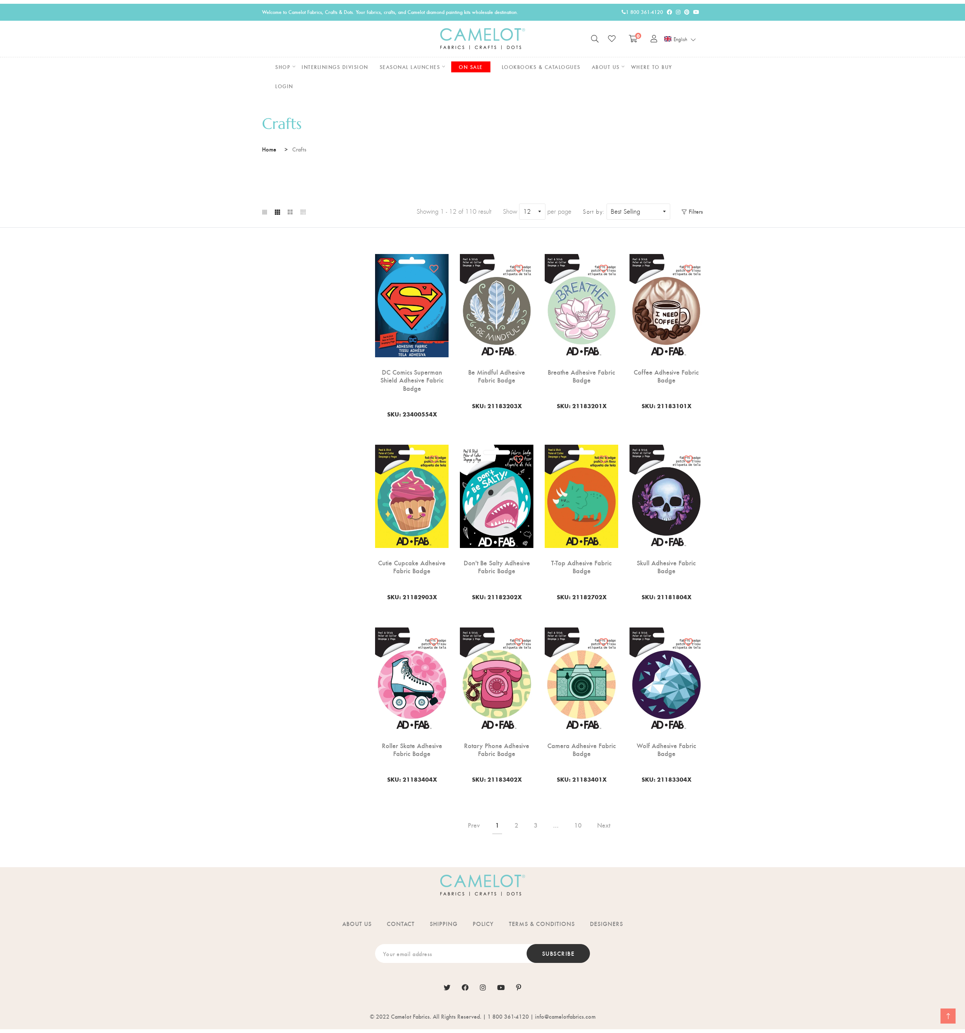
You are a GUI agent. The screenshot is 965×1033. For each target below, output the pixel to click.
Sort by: (594, 212)
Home (269, 149)
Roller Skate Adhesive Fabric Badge (412, 749)
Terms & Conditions (542, 923)
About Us (357, 923)
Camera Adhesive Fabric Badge (581, 749)
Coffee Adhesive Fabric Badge (666, 376)
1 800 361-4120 (644, 11)
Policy (483, 923)
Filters (696, 211)
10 (578, 824)
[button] (680, 39)
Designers (606, 923)
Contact (401, 923)
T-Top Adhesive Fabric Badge (581, 567)
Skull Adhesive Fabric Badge (666, 567)
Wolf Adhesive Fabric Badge (666, 749)
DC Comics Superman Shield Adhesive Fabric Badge (412, 380)
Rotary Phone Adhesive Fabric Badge (496, 749)
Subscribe (558, 953)
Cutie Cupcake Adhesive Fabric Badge (412, 567)
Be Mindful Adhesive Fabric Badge (496, 376)
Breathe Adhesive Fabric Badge (581, 376)
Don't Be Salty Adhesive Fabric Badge (497, 567)
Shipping (444, 923)
